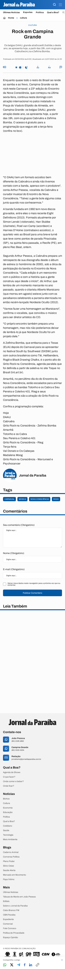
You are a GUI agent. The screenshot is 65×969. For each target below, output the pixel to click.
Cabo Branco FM (11, 910)
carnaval (9, 499)
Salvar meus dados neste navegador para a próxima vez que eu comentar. (34, 584)
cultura (23, 18)
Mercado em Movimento (14, 875)
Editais (6, 901)
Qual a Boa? (53, 12)
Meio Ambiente (10, 839)
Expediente (8, 919)
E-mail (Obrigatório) (14, 569)
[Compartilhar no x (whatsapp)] (11, 965)
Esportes (27, 12)
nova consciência (40, 499)
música (22, 499)
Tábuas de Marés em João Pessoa (19, 897)
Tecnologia (8, 835)
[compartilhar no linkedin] (30, 965)
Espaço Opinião (10, 937)
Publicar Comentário (32, 593)
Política (40, 12)
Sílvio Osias (8, 866)
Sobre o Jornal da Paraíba (15, 906)
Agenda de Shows (11, 772)
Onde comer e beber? (13, 781)
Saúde (6, 830)
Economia (8, 808)
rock (56, 499)
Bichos (6, 799)
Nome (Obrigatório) (13, 553)
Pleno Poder (9, 861)
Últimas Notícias (11, 12)
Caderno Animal (10, 852)
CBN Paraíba (9, 915)
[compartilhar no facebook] (24, 965)
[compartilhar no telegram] (18, 965)
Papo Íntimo (8, 879)
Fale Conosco (9, 928)
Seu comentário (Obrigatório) (19, 525)
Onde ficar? (8, 786)
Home (11, 18)
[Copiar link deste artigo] (37, 965)
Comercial (8, 924)
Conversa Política (11, 857)
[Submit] (54, 4)
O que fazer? (9, 777)
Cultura (6, 803)
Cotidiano (7, 826)
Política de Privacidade (13, 933)
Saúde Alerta (9, 870)
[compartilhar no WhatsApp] (4, 965)
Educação (8, 812)
